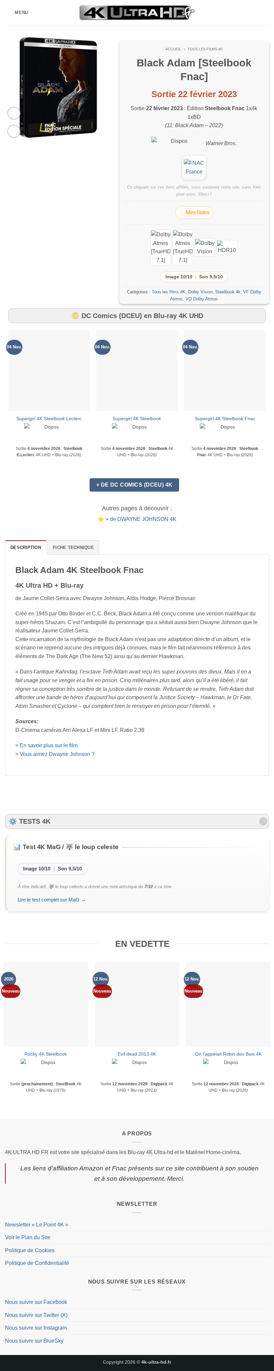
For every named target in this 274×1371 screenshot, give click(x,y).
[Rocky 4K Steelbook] (45, 1004)
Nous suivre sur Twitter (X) (36, 1315)
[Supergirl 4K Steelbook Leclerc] (49, 370)
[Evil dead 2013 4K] (137, 1004)
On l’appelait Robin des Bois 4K (228, 1054)
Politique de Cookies (29, 1250)
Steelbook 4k (228, 291)
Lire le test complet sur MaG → (52, 899)
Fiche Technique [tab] (73, 547)
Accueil (173, 49)
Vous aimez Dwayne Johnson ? (57, 754)
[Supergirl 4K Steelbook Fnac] (225, 370)
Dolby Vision (200, 291)
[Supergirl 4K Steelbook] (137, 370)
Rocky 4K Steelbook (45, 1054)
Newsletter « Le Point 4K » (36, 1224)
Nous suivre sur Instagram (36, 1328)
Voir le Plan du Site (27, 1237)
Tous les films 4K (205, 49)
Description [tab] (25, 547)
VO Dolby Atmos (201, 298)
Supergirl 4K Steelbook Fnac (225, 418)
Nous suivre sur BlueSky (34, 1341)
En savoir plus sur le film (49, 745)
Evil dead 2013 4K (137, 1054)
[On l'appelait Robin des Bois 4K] (228, 1004)
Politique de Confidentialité (37, 1263)
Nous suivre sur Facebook (36, 1302)
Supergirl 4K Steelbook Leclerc (49, 418)
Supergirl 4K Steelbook (137, 418)
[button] (16, 12)
